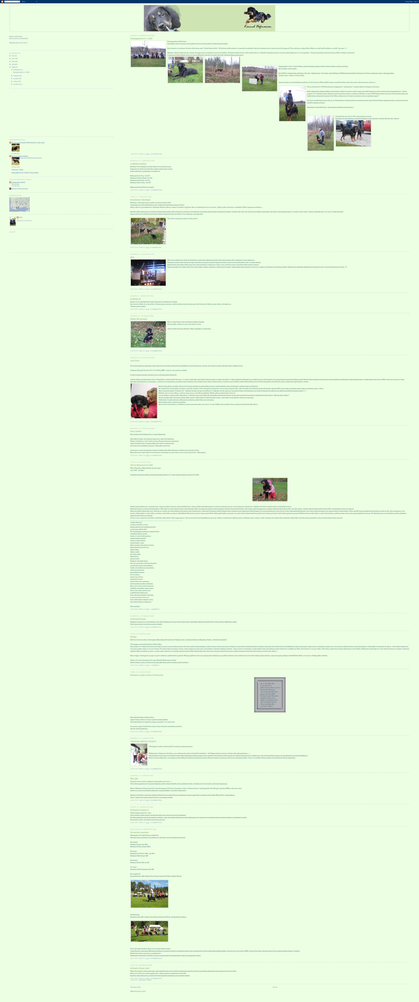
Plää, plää (134, 778)
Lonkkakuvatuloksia (138, 163)
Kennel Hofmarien (14, 38)
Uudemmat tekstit (135, 987)
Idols (132, 257)
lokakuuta (16, 76)
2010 (13, 61)
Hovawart (142, 980)
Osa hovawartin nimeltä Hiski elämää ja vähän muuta (28, 142)
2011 (13, 59)
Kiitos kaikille (136, 431)
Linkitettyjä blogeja (138, 619)
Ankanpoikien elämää (18, 182)
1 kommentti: (155, 609)
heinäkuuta (16, 84)
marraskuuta (17, 70)
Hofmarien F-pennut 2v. (139, 810)
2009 (13, 64)
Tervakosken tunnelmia (139, 832)
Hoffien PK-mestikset (138, 319)
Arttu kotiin (134, 360)
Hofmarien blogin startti (139, 968)
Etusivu (275, 987)
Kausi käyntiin (15, 184)
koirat (149, 980)
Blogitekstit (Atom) (140, 991)
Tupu (20, 217)
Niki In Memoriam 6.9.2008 (141, 465)
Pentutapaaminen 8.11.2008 (141, 38)
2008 (13, 67)
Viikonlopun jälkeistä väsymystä (143, 741)
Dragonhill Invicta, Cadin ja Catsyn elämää (25, 172)
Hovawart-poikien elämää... (20, 156)
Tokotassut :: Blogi (17, 170)
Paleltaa (133, 636)
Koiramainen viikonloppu (140, 199)
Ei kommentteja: (157, 154)
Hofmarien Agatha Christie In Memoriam (146, 675)
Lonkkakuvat (135, 298)
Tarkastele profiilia (24, 220)
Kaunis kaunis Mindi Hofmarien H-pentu (31, 158)
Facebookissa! (23, 43)
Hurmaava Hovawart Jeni (20, 189)
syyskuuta (16, 78)
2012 (13, 56)
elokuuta (16, 81)
